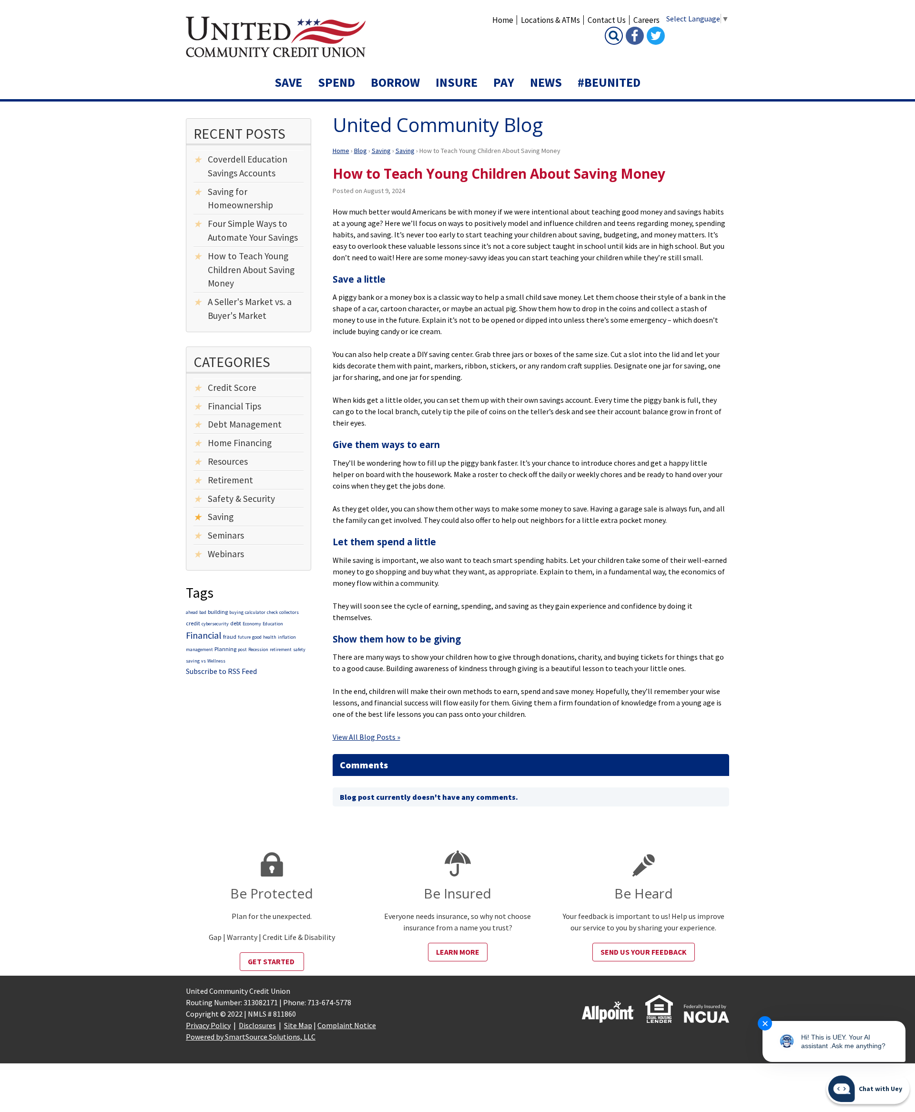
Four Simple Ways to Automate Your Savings (253, 230)
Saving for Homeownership (240, 198)
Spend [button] (336, 82)
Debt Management (245, 424)
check (272, 612)
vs (203, 661)
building (218, 611)
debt (235, 623)
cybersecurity (215, 624)
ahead (192, 612)
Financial (204, 635)
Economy (252, 624)
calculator (255, 612)
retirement (281, 649)
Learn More (457, 952)
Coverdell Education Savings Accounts (247, 166)
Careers (646, 20)
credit (193, 623)
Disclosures (257, 1025)
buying (236, 612)
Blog (360, 150)
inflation (287, 637)
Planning (225, 649)
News (546, 82)
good (257, 637)
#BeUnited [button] (609, 82)
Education (273, 624)
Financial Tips (234, 406)
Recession (258, 649)
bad (202, 612)
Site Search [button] (614, 36)
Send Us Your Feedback (643, 952)
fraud (229, 636)
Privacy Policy (208, 1025)
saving (193, 661)
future (244, 637)
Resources (228, 461)
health (269, 637)
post (242, 649)
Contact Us (607, 20)
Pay (503, 82)
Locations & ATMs (550, 20)
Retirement (230, 480)
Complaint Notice (346, 1025)
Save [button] (288, 82)
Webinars (226, 554)
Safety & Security (241, 498)
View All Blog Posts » (366, 737)
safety (299, 649)
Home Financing (240, 443)
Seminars (226, 535)
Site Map (298, 1025)
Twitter (656, 36)
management (199, 649)
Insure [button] (457, 82)
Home (502, 20)
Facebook (635, 36)
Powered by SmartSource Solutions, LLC (250, 1036)
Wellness (216, 661)
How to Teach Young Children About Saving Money (251, 269)
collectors (289, 612)
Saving (381, 150)
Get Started (272, 961)
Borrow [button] (395, 82)
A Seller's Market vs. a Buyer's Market (250, 308)
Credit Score (232, 387)
